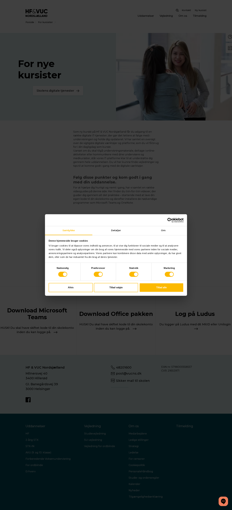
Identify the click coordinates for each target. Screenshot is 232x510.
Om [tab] (163, 230)
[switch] (98, 274)
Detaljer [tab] (116, 230)
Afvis (71, 287)
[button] (223, 501)
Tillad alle (161, 287)
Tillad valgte (116, 287)
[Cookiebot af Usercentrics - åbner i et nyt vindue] (170, 220)
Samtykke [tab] (68, 230)
